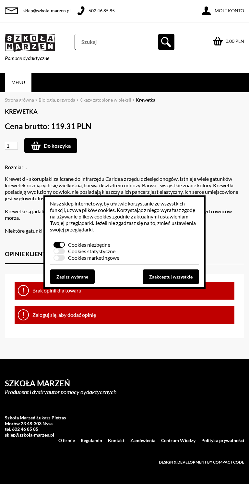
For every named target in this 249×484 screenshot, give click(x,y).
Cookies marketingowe (93, 257)
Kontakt (116, 440)
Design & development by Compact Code (201, 462)
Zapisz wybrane (72, 276)
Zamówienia (142, 440)
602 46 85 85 (102, 10)
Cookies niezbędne (89, 245)
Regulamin (91, 440)
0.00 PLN (235, 41)
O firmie (66, 440)
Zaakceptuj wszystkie (171, 276)
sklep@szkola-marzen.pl (47, 10)
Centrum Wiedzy (178, 440)
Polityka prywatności (222, 440)
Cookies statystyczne (91, 251)
